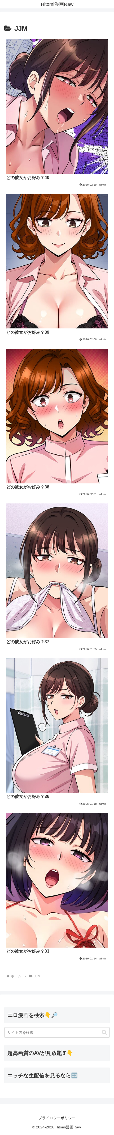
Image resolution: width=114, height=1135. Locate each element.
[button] (104, 1032)
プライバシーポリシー (57, 1118)
